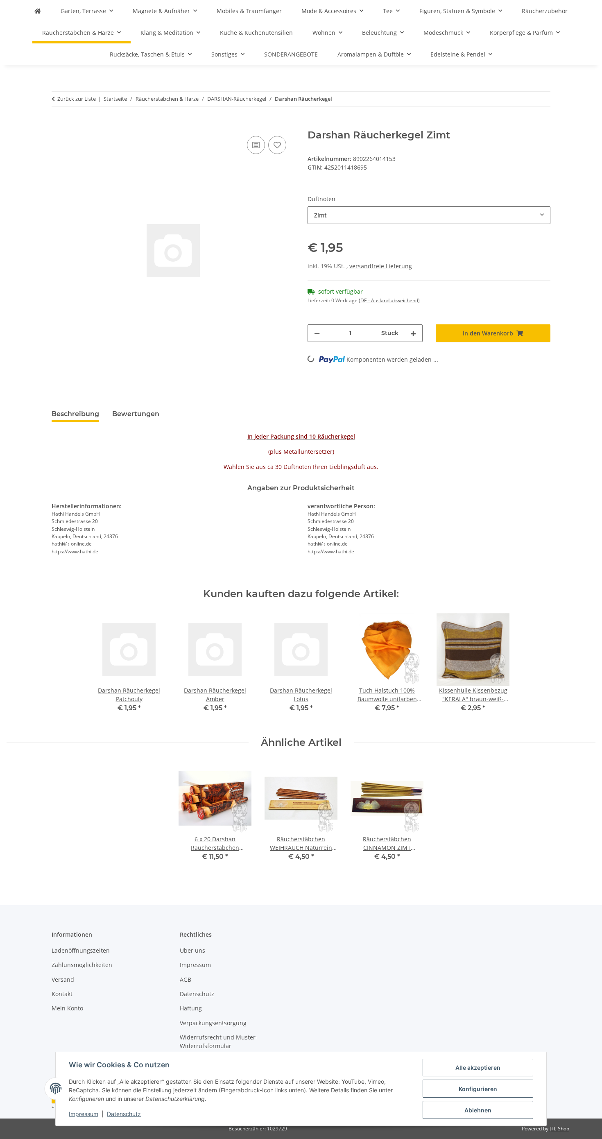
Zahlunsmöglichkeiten (82, 965)
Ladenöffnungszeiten (81, 950)
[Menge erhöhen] (413, 333)
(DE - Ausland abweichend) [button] (389, 300)
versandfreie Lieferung (380, 266)
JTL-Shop (559, 1128)
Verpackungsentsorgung (213, 1023)
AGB (185, 979)
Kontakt (62, 994)
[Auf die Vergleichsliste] (256, 145)
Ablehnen (477, 1110)
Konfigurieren (478, 1088)
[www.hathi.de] (38, 11)
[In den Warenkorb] (58, 124)
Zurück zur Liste (76, 98)
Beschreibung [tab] (75, 414)
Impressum (83, 1113)
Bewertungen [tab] (135, 414)
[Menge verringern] (317, 333)
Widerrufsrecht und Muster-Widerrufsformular (219, 1041)
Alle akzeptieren (477, 1067)
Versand (63, 979)
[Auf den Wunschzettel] (277, 145)
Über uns (192, 950)
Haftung (191, 1008)
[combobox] (429, 215)
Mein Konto (67, 1008)
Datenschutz (124, 1113)
